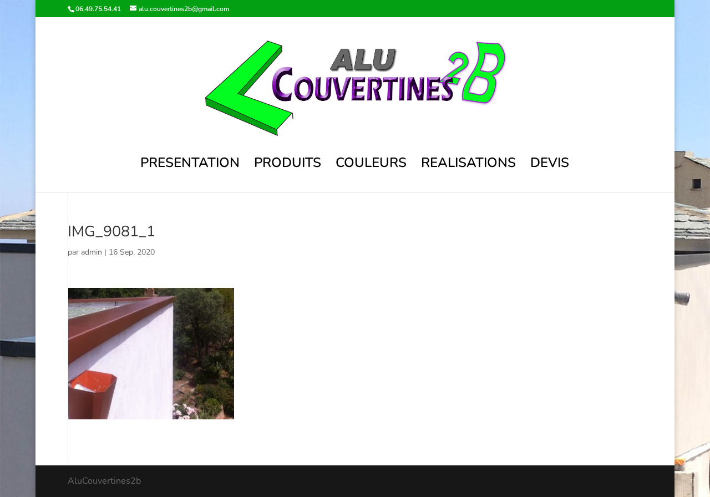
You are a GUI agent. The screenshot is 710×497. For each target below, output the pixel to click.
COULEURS (371, 165)
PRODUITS (287, 165)
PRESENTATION (190, 165)
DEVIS (549, 165)
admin (91, 252)
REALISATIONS (468, 165)
